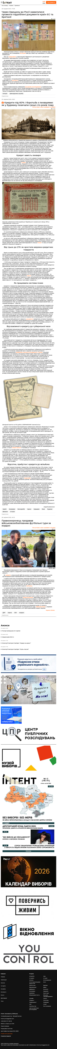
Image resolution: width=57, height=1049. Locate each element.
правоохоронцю (28, 597)
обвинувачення (40, 606)
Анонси (5, 625)
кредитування (16, 447)
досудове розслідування (33, 86)
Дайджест (32, 989)
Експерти (3, 992)
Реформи (46, 1002)
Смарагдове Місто (8, 637)
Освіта (45, 998)
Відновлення (32, 987)
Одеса (29, 509)
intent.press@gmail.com (7, 1018)
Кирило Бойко (50, 610)
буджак (49, 509)
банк (43, 509)
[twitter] (3, 1038)
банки (39, 242)
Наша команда (5, 1026)
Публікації (4, 979)
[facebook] (1, 1038)
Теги (2, 1001)
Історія (45, 978)
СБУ (15, 612)
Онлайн (31, 998)
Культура (46, 993)
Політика (45, 1000)
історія (12, 511)
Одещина (36, 509)
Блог (44, 982)
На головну (5, 5)
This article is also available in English (43, 107)
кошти (29, 275)
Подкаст (31, 1000)
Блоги (2, 995)
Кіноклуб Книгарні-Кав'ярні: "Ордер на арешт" (16, 643)
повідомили (12, 56)
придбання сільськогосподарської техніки (29, 352)
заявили (8, 575)
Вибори (45, 985)
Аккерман (12, 509)
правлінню (27, 478)
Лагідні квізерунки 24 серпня (11, 630)
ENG (44, 3)
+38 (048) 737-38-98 (6, 1021)
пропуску (29, 586)
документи (29, 319)
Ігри (44, 976)
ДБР (4, 612)
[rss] (11, 1038)
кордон (21, 612)
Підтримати (51, 2)
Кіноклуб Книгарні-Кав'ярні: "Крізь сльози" (15, 649)
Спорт (45, 1004)
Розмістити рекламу (7, 1033)
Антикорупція (47, 980)
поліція (5, 93)
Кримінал (17, 5)
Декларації (4, 998)
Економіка (32, 991)
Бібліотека (32, 985)
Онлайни (3, 989)
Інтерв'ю (3, 985)
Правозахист (33, 1002)
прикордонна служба (16, 93)
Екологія (45, 989)
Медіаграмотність (34, 995)
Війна (44, 987)
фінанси (5, 511)
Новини (11, 5)
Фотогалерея (47, 1006)
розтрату (15, 80)
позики (23, 162)
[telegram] (9, 1038)
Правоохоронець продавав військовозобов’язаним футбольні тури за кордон (26, 523)
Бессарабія (21, 509)
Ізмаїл (4, 509)
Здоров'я (45, 991)
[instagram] (5, 1038)
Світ (30, 1004)
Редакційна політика (6, 1028)
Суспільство (32, 1006)
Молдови (23, 53)
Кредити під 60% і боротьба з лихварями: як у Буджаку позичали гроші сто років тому (28, 103)
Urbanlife (31, 976)
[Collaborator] (28, 715)
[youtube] (7, 1038)
